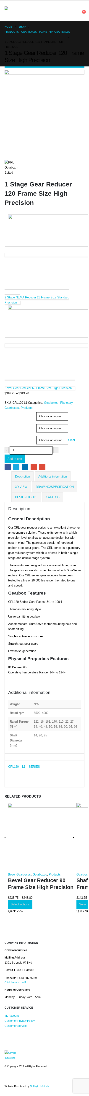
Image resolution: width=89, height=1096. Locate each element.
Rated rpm (11, 413)
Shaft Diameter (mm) (17, 437)
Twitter (16, 467)
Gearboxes (51, 402)
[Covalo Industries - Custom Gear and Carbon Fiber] (17, 11)
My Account (12, 1015)
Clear (71, 440)
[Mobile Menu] (37, 11)
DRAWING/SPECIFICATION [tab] (55, 487)
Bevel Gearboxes (19, 874)
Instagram (25, 1078)
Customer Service (16, 1025)
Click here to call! (15, 982)
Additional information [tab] (52, 476)
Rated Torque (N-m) (16, 425)
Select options (20, 904)
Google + (34, 467)
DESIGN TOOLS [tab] (26, 497)
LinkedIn (25, 467)
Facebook (8, 467)
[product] (42, 837)
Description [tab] (22, 476)
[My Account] (79, 11)
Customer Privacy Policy (20, 1020)
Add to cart (15, 459)
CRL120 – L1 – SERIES (24, 766)
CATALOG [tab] (53, 497)
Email (42, 467)
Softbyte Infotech (39, 1086)
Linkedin (33, 1078)
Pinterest (16, 1078)
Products (27, 407)
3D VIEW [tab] (21, 487)
